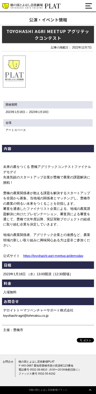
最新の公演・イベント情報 (30, 23)
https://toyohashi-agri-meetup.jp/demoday (53, 256)
